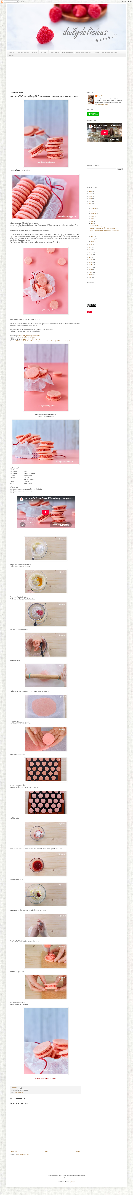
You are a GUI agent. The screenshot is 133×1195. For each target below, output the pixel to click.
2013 (90, 262)
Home (45, 1151)
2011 (90, 267)
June (92, 221)
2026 (90, 191)
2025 (90, 193)
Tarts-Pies (12, 52)
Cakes (97, 52)
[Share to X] (23, 1090)
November (93, 208)
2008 (90, 275)
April (92, 234)
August (93, 216)
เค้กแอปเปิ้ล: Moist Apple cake (98, 226)
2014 (90, 259)
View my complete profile (101, 104)
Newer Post (14, 1151)
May (92, 223)
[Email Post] (20, 1087)
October (93, 211)
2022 (90, 201)
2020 (90, 244)
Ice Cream (43, 52)
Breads (11, 55)
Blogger (73, 1181)
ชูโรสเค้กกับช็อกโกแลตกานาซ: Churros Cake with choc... (105, 230)
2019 (90, 247)
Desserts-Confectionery (83, 52)
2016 (90, 254)
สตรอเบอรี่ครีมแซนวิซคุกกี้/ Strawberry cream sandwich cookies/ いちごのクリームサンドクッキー (45, 341)
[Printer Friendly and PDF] (14, 1090)
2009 (90, 272)
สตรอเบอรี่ (20, 1092)
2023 (90, 198)
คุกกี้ (16, 1092)
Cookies (34, 52)
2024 (90, 196)
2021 (90, 204)
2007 (90, 277)
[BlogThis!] (21, 1090)
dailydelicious (100, 96)
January (93, 241)
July (92, 218)
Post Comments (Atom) (23, 1154)
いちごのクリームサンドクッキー (31, 339)
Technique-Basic (67, 52)
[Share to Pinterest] (27, 1090)
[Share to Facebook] (25, 1090)
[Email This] (19, 1090)
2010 (90, 269)
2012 (90, 264)
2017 (90, 252)
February (93, 239)
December (93, 206)
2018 (90, 249)
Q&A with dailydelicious (109, 52)
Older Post (78, 1151)
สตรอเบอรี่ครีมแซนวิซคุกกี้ (27, 337)
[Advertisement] (66, 72)
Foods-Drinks (54, 52)
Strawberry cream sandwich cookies (29, 335)
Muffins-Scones (23, 52)
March (92, 236)
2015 (90, 257)
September (93, 213)
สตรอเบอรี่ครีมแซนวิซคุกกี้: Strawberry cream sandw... (104, 228)
